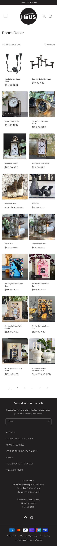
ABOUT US (10, 432)
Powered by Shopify (29, 536)
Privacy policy (22, 540)
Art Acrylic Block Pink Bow (40, 285)
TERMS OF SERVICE (14, 470)
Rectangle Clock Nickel (40, 164)
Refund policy (45, 536)
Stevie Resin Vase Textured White (39, 369)
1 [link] (9, 388)
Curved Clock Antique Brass (40, 122)
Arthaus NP (17, 536)
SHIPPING (10, 457)
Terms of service (36, 540)
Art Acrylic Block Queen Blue (14, 285)
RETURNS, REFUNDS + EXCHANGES (22, 451)
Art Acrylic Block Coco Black (13, 369)
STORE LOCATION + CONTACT (19, 464)
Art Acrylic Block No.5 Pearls (13, 327)
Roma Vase (9, 244)
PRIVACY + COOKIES (15, 445)
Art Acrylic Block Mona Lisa (40, 327)
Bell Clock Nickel (11, 164)
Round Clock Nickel (12, 121)
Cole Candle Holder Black (41, 79)
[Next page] (47, 388)
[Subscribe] (48, 421)
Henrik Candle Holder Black (13, 80)
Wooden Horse (10, 204)
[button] (5, 16)
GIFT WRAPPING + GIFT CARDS (19, 439)
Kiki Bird (35, 204)
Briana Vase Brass (39, 244)
